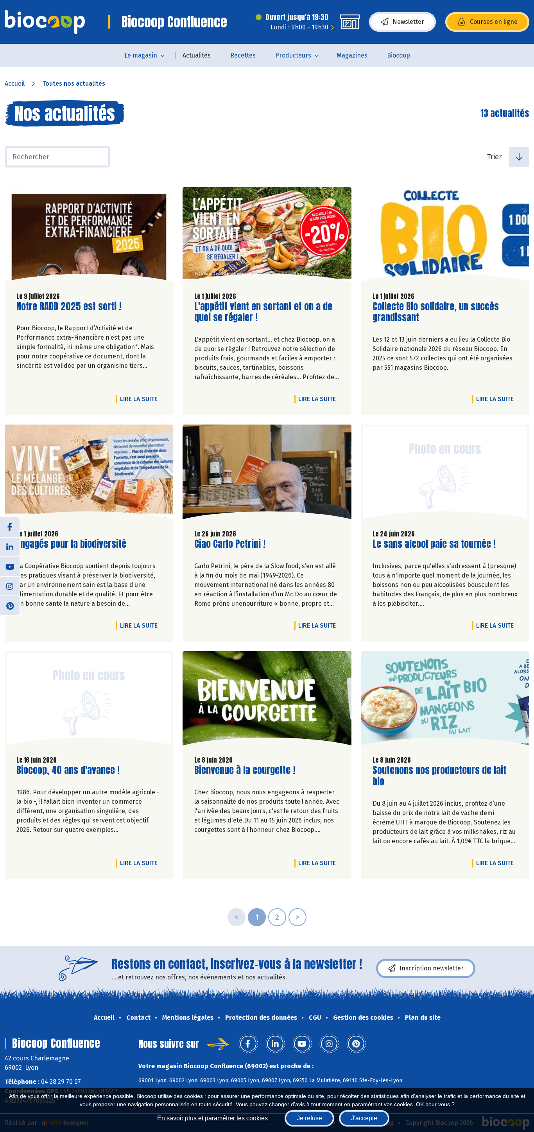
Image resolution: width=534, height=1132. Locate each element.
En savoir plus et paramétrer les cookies (212, 1118)
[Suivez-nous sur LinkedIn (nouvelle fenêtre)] (10, 546)
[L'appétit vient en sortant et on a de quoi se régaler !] (267, 236)
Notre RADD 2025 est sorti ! (68, 306)
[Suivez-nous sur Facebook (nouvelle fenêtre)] (10, 527)
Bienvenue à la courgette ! (244, 770)
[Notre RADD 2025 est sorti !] (89, 236)
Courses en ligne (494, 21)
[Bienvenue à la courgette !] (267, 700)
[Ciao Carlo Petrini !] (267, 474)
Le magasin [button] (140, 55)
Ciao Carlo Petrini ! (229, 544)
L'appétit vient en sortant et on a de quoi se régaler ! (263, 312)
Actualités (197, 55)
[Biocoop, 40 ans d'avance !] (89, 700)
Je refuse (309, 1118)
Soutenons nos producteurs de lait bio (439, 776)
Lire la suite (140, 399)
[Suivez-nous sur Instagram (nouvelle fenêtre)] (10, 586)
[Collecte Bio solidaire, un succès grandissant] (445, 236)
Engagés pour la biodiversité (71, 544)
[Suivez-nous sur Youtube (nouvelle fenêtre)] (10, 566)
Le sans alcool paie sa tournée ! (434, 544)
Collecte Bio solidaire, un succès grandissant (436, 312)
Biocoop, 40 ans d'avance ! (68, 770)
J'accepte (364, 1118)
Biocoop (398, 55)
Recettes (243, 55)
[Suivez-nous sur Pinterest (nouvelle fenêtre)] (10, 605)
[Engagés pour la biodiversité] (89, 474)
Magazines (352, 55)
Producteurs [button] (293, 55)
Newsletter (408, 21)
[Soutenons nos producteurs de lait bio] (445, 700)
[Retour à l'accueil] (45, 22)
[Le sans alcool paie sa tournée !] (445, 474)
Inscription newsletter (432, 968)
